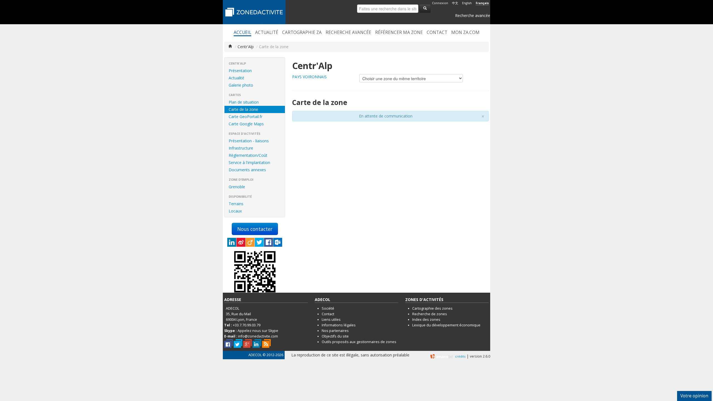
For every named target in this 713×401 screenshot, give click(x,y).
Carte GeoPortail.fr (245, 116)
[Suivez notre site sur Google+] (247, 343)
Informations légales (339, 325)
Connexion (440, 3)
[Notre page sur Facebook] (228, 343)
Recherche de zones (429, 314)
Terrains (236, 203)
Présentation (240, 70)
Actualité (266, 32)
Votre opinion (694, 396)
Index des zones (426, 319)
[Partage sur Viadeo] (250, 242)
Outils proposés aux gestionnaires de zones (359, 341)
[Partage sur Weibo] (240, 242)
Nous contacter (254, 229)
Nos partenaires (335, 330)
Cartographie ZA (302, 32)
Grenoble (237, 186)
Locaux (235, 211)
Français (482, 3)
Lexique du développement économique (446, 325)
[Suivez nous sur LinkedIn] (257, 343)
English (467, 3)
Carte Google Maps (246, 123)
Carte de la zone (243, 109)
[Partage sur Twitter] (259, 242)
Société (328, 308)
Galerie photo (241, 85)
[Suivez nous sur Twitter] (238, 343)
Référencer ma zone (399, 32)
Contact (437, 32)
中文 (455, 3)
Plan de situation (244, 102)
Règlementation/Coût (248, 155)
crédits (460, 356)
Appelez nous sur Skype (258, 330)
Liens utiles (331, 319)
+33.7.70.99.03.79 (246, 325)
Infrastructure (241, 148)
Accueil (242, 32)
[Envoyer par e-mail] (277, 242)
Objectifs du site (335, 336)
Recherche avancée (472, 15)
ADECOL (255, 355)
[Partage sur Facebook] (268, 242)
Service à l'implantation (249, 162)
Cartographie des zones (432, 308)
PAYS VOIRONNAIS (309, 76)
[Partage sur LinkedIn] (231, 242)
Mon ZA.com (465, 32)
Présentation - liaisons (249, 140)
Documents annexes (247, 169)
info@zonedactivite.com (258, 336)
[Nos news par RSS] (266, 343)
